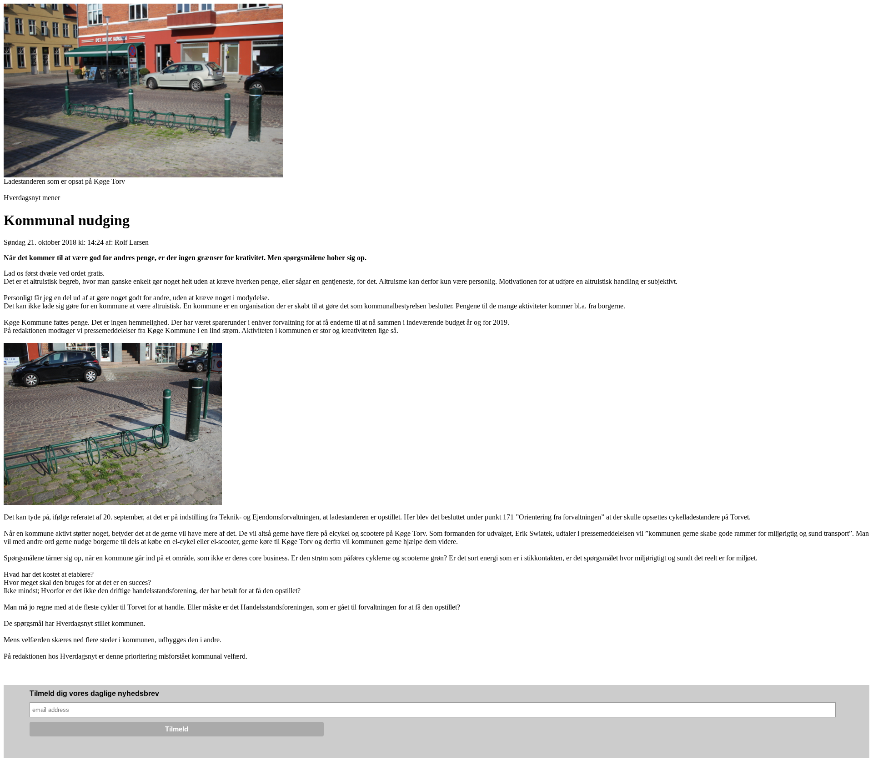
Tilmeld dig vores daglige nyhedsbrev (94, 693)
